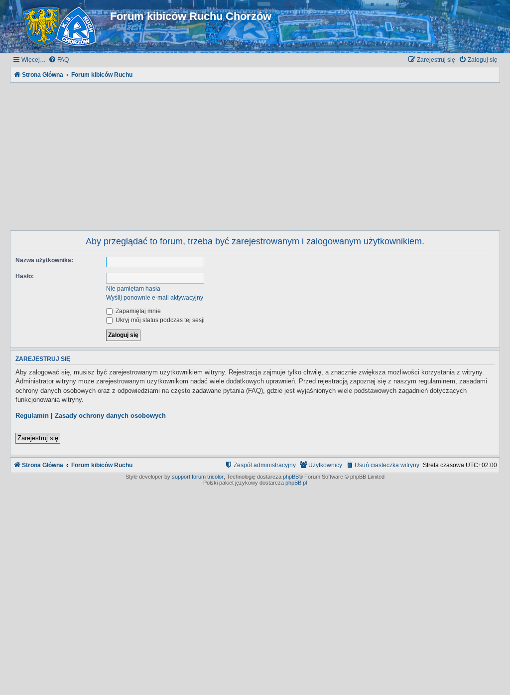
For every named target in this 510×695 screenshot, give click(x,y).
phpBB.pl (296, 483)
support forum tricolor (198, 477)
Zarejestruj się (37, 438)
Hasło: (24, 276)
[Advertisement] (255, 154)
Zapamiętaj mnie (137, 311)
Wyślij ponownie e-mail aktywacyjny (154, 297)
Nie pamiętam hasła (133, 288)
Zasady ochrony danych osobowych (110, 415)
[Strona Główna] (61, 26)
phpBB (291, 477)
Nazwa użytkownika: (44, 260)
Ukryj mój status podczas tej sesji (159, 320)
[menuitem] (58, 60)
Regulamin (32, 415)
